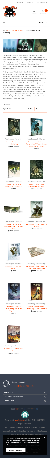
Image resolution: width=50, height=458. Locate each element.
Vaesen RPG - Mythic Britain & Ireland (36, 225)
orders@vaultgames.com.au (24, 386)
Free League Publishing (15, 30)
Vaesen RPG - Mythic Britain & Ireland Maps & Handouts (36, 267)
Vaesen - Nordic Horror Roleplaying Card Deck (36, 185)
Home (5, 30)
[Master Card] (17, 409)
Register (30, 2)
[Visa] (13, 409)
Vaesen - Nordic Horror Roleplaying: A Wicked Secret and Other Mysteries (36, 144)
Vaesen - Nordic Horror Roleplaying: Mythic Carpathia (36, 308)
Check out (20, 2)
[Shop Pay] (21, 409)
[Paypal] (25, 409)
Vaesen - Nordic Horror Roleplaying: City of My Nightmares (14, 309)
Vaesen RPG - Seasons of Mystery (14, 267)
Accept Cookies (15, 450)
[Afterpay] (29, 409)
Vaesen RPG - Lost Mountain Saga (13, 350)
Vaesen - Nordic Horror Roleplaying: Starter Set (13, 185)
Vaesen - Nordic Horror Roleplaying (14, 143)
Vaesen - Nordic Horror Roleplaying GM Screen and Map (13, 226)
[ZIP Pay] (33, 409)
